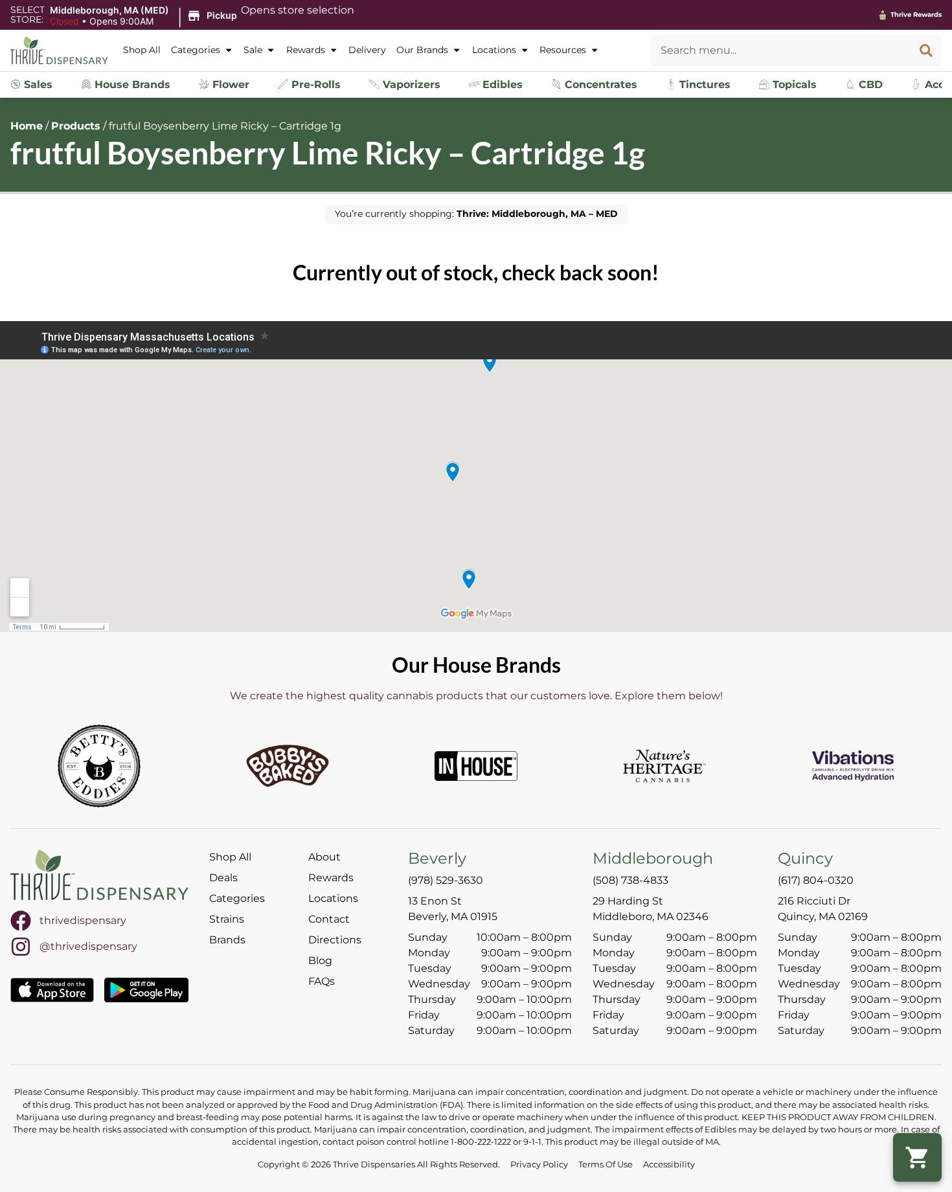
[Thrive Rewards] (883, 15)
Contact (329, 919)
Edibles (501, 84)
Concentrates (599, 84)
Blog (320, 960)
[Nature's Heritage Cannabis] (664, 766)
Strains (226, 919)
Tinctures (703, 84)
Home (26, 126)
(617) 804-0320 (816, 880)
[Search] (926, 50)
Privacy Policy (539, 1164)
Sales (36, 84)
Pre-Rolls (314, 84)
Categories (195, 50)
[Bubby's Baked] (287, 766)
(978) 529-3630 (445, 880)
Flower (229, 84)
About (324, 857)
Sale (253, 50)
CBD (869, 84)
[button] (145, 16)
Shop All (142, 50)
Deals (223, 878)
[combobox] (780, 50)
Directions (334, 940)
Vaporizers (410, 84)
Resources (562, 50)
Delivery (367, 50)
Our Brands (422, 50)
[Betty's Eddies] (99, 766)
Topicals (793, 84)
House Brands (130, 84)
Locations (494, 50)
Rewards (305, 50)
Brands (227, 940)
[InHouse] (476, 766)
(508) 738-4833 (630, 880)
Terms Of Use (605, 1164)
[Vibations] (852, 766)
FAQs (321, 981)
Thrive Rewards (916, 14)
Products (75, 126)
